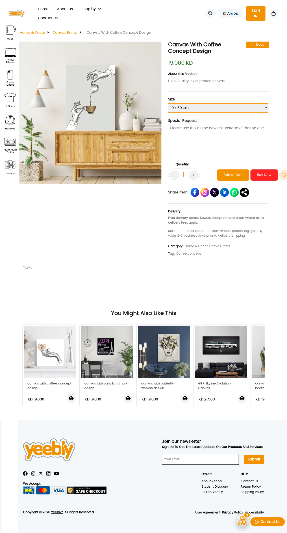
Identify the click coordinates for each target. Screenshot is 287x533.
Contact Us (48, 18)
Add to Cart (233, 175)
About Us (65, 9)
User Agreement (207, 512)
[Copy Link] (244, 192)
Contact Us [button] (269, 522)
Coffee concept (188, 253)
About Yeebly (212, 481)
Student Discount (215, 486)
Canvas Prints (65, 32)
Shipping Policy (252, 492)
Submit (254, 459)
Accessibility (254, 512)
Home (45, 9)
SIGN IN (256, 13)
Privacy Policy (232, 512)
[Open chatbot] (242, 520)
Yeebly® (57, 512)
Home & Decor (32, 32)
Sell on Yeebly (212, 492)
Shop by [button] (89, 9)
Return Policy (251, 486)
